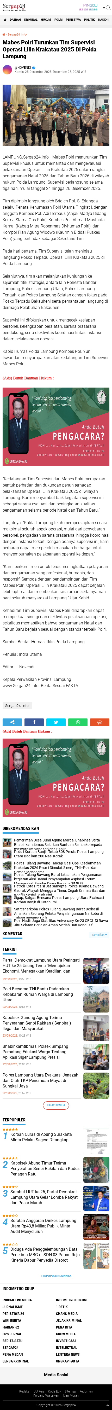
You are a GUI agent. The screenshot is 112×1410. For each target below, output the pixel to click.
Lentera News (68, 1354)
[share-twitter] (56, 722)
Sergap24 (10, 1347)
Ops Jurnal (12, 1334)
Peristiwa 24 (13, 1314)
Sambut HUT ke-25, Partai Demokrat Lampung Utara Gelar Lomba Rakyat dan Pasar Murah (44, 1197)
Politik (89, 19)
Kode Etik (54, 1391)
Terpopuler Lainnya (56, 1276)
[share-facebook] (34, 722)
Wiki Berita (12, 1320)
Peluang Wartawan (46, 1395)
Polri (58, 19)
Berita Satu (12, 1341)
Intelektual (66, 1347)
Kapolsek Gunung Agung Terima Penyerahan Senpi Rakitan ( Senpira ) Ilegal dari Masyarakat (37, 1023)
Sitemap (70, 1391)
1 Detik (62, 1307)
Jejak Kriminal (69, 1320)
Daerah (15, 19)
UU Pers (39, 1391)
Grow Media (66, 1334)
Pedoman (86, 1391)
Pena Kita (64, 1327)
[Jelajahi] (106, 7)
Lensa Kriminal (16, 1361)
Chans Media (67, 1314)
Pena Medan (13, 1354)
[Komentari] (99, 722)
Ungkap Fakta (67, 1361)
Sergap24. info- (17, 34)
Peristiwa (73, 19)
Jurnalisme (13, 1307)
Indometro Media (17, 1300)
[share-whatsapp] (78, 722)
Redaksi (24, 1391)
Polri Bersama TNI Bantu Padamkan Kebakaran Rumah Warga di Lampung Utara (38, 994)
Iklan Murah (71, 1395)
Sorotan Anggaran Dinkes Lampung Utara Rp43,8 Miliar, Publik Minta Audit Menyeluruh (43, 1226)
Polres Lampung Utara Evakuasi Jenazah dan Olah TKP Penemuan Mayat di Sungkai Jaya (40, 1081)
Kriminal (31, 19)
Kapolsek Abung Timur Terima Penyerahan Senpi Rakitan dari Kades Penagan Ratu (44, 1169)
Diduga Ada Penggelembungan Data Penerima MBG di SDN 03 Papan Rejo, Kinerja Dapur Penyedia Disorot (45, 1255)
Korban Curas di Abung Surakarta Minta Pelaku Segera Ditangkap (41, 1137)
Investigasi (66, 1341)
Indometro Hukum (71, 1300)
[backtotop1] (107, 1405)
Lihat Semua (56, 1105)
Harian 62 (11, 1327)
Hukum (46, 19)
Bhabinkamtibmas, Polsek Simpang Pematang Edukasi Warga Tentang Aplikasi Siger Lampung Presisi (35, 1052)
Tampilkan (98, 935)
